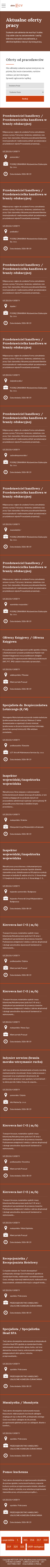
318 (45, 1540)
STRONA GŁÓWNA (13, 1562)
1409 (30, 1546)
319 (9, 1546)
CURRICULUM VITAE (31, 1562)
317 (39, 1540)
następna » (39, 1546)
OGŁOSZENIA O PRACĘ (31, 1564)
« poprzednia (7, 1540)
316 (32, 1540)
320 (16, 1546)
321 (22, 1546)
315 (25, 1540)
